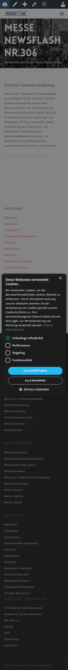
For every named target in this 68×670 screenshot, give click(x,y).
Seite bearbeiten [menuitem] (34, 4)
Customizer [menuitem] (15, 4)
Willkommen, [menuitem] (63, 4)
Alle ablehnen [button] (35, 380)
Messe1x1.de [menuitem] (5, 4)
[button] (34, 389)
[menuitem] (24, 4)
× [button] (60, 278)
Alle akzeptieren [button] (35, 370)
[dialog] (34, 335)
